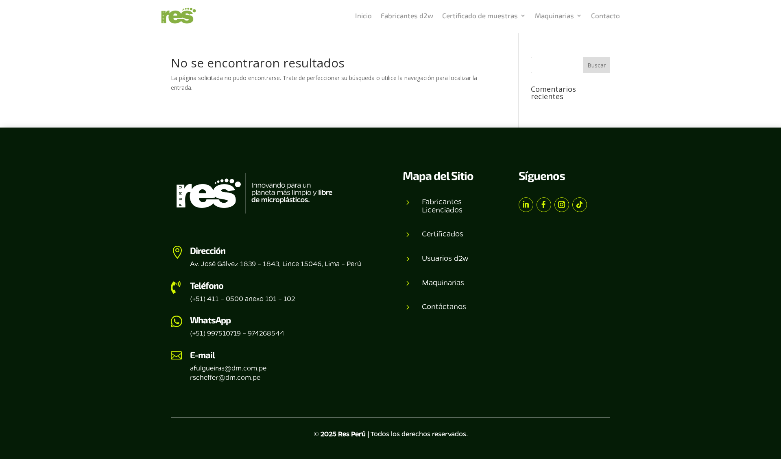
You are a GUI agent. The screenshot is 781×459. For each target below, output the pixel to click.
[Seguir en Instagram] (561, 204)
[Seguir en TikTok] (579, 204)
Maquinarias (554, 15)
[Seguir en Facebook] (544, 204)
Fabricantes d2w (407, 15)
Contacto (605, 15)
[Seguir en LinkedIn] (526, 204)
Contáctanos (444, 306)
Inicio (363, 15)
